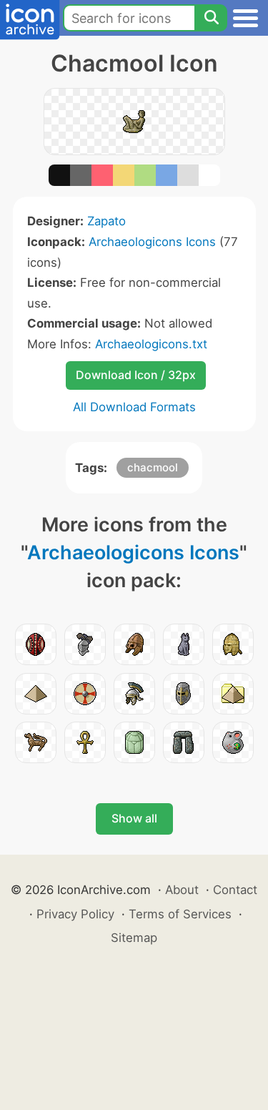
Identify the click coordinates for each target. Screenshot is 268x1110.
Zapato (106, 221)
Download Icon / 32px (136, 375)
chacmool (152, 467)
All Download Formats (134, 407)
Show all (134, 818)
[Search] (210, 17)
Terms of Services (180, 914)
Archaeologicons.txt (151, 344)
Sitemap (134, 937)
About (182, 890)
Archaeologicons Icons (152, 242)
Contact (235, 890)
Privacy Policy (75, 914)
